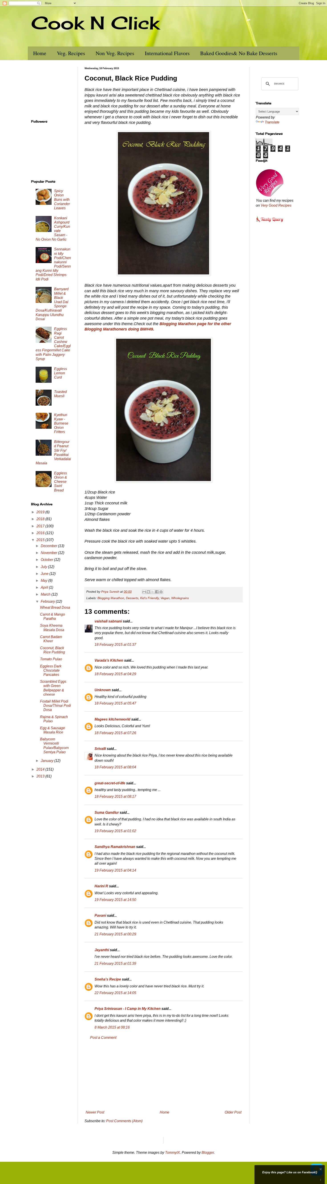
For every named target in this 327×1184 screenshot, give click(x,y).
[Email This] (144, 592)
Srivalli (100, 749)
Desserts (132, 598)
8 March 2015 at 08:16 (112, 1027)
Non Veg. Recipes (115, 53)
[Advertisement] (163, 1075)
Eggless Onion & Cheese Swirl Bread (60, 481)
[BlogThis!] (148, 592)
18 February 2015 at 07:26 (115, 733)
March (46, 594)
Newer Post (95, 1112)
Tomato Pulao (51, 659)
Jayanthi (102, 950)
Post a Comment (103, 1037)
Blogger (208, 1152)
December (49, 546)
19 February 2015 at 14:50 (115, 900)
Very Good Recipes (276, 205)
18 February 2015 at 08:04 (115, 767)
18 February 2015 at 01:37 (115, 644)
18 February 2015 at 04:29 (115, 674)
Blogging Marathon (110, 598)
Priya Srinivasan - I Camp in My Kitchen (128, 1009)
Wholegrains (180, 598)
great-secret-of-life (110, 783)
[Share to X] (152, 592)
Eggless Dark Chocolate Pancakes (50, 670)
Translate (272, 122)
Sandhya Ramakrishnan (115, 847)
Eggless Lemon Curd (60, 373)
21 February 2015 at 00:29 (115, 934)
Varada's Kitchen (109, 660)
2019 (40, 512)
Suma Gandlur (107, 812)
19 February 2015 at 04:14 (115, 870)
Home (39, 53)
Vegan (165, 598)
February (48, 601)
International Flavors (167, 53)
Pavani (100, 915)
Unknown (103, 690)
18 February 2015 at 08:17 (115, 796)
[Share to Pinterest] (161, 592)
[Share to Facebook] (157, 592)
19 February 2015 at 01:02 (115, 831)
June (45, 574)
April (45, 587)
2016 (40, 533)
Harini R (101, 886)
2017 (40, 526)
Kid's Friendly (149, 598)
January (47, 761)
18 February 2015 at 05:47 (115, 703)
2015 (40, 540)
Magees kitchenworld (112, 719)
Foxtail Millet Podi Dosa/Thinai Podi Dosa (55, 705)
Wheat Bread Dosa (55, 607)
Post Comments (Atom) (124, 1121)
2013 (40, 776)
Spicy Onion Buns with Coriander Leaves (62, 199)
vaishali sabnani (108, 621)
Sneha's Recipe (108, 979)
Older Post (233, 1112)
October (47, 560)
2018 (40, 519)
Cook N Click (95, 23)
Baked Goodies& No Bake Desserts (238, 53)
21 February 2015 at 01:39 (115, 963)
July (44, 567)
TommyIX (172, 1152)
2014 (40, 769)
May (44, 580)
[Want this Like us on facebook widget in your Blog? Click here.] (321, 1180)
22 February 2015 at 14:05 (115, 993)
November (49, 553)
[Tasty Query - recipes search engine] (270, 223)
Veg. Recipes (71, 53)
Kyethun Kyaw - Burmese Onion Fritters (61, 423)
